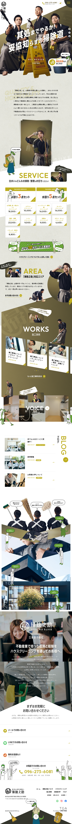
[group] (16, 351)
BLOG (63, 445)
